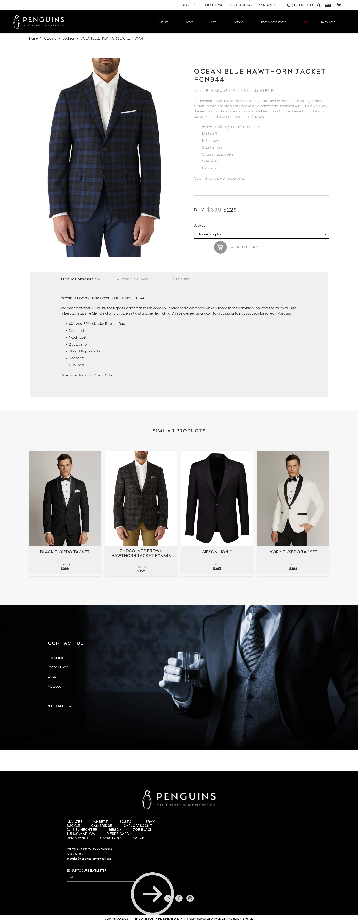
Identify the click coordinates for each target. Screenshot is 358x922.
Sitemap (248, 918)
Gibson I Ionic (217, 554)
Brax (150, 822)
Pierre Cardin (119, 834)
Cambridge (101, 826)
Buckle (73, 826)
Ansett (101, 822)
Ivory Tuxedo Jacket (293, 554)
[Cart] (339, 5)
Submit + (60, 706)
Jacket (199, 225)
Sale (305, 22)
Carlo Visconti (138, 826)
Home (33, 38)
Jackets (68, 38)
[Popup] (328, 5)
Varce (138, 838)
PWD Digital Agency (227, 918)
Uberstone (110, 838)
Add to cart (246, 247)
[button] (319, 5)
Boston (126, 822)
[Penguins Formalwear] (38, 22)
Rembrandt (78, 838)
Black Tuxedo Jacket (65, 554)
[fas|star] (168, 898)
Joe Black (142, 830)
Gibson (115, 830)
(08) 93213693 (76, 854)
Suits (213, 22)
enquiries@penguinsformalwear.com (89, 858)
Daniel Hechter (82, 830)
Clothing (237, 22)
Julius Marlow (81, 834)
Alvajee (74, 822)
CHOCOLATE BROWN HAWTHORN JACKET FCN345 (141, 554)
